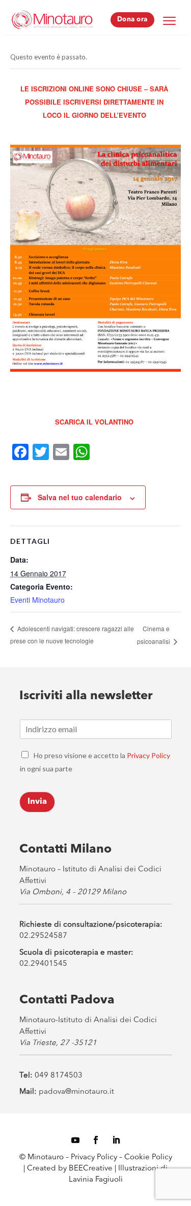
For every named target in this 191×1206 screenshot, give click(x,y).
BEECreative (90, 1168)
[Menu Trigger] (169, 20)
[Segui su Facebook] (96, 1140)
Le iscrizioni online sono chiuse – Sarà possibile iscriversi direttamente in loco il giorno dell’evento (94, 102)
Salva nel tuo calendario (80, 497)
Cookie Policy (148, 1157)
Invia (37, 802)
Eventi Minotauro (37, 600)
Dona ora (132, 19)
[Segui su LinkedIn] (116, 1140)
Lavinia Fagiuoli (96, 1180)
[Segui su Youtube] (75, 1140)
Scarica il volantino (94, 422)
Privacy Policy (148, 755)
